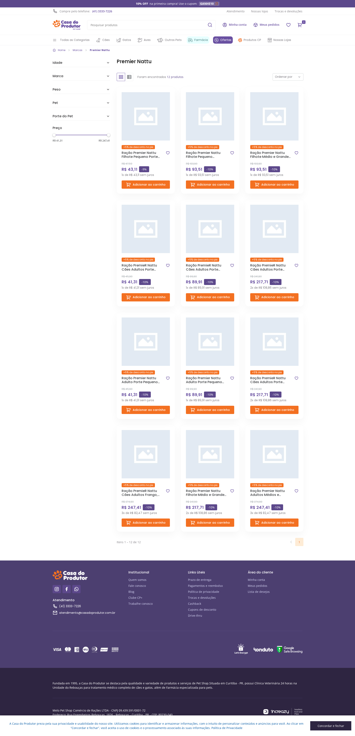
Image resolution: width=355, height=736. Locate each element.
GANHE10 (207, 4)
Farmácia (201, 40)
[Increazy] (282, 711)
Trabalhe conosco (140, 604)
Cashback (194, 604)
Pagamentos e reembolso (205, 586)
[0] (299, 24)
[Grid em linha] (129, 77)
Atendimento (235, 11)
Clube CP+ (135, 598)
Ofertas (225, 40)
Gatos (126, 40)
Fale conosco (137, 586)
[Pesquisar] (209, 24)
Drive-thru (195, 615)
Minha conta (256, 580)
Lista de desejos (259, 592)
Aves (147, 40)
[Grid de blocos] (121, 77)
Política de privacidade (203, 592)
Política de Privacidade (226, 728)
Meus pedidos (257, 586)
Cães (106, 40)
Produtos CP (252, 40)
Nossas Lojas (282, 40)
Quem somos (137, 580)
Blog (131, 592)
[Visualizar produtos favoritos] (288, 24)
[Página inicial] (67, 25)
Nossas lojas (259, 11)
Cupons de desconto (202, 610)
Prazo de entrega (199, 580)
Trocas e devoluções (288, 11)
